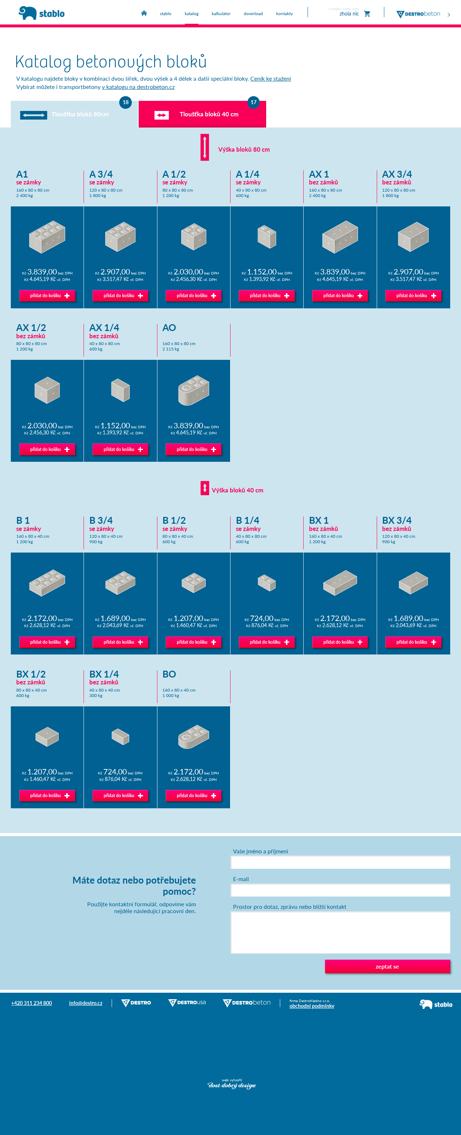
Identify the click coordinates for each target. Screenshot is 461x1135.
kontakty (284, 13)
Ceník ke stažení (270, 78)
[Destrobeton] (423, 11)
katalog (191, 13)
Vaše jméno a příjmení (260, 851)
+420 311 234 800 (31, 1003)
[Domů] (144, 12)
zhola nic (343, 12)
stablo (165, 13)
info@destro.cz (85, 1003)
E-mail (241, 879)
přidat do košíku (45, 295)
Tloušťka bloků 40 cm (209, 114)
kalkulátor (221, 13)
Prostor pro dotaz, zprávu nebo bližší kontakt (289, 906)
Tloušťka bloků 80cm (80, 114)
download (253, 13)
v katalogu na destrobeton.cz (138, 87)
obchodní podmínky (312, 1006)
